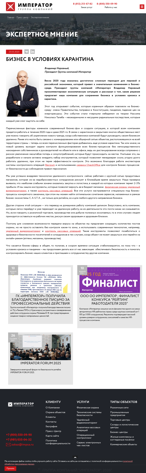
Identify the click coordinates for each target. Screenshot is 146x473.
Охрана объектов (55, 412)
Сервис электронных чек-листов (89, 444)
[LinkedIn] (32, 51)
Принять (10, 468)
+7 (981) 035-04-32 (19, 439)
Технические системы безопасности (89, 414)
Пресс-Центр (53, 431)
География (51, 426)
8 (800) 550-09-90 (107, 4)
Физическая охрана (88, 408)
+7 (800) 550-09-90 (19, 435)
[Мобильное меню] (142, 6)
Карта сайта (52, 436)
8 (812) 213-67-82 (82, 4)
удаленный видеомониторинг (23, 231)
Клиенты (51, 417)
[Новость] (40, 294)
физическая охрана (116, 187)
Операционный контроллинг (85, 436)
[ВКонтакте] (26, 51)
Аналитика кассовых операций (88, 429)
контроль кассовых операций (55, 191)
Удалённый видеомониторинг (87, 421)
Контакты (51, 422)
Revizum (50, 165)
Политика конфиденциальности (58, 442)
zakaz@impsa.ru (22, 444)
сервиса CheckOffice (88, 165)
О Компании (53, 408)
